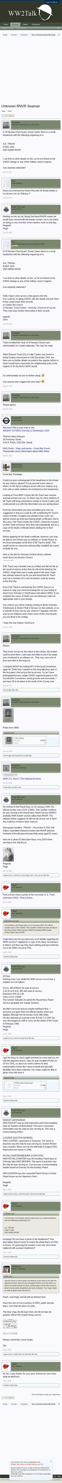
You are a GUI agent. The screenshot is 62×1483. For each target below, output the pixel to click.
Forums (15, 24)
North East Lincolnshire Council (17, 557)
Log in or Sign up (52, 2)
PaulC (14, 885)
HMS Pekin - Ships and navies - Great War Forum (26, 448)
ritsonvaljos (17, 465)
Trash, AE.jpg (19, 738)
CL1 (13, 242)
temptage (16, 122)
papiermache (8, 875)
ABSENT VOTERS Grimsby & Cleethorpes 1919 (26, 430)
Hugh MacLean (18, 207)
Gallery (25, 24)
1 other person (38, 875)
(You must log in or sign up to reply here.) (46, 1394)
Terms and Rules (55, 1480)
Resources (36, 24)
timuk (15, 1194)
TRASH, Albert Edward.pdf (23, 1083)
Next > (11, 116)
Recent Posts (21, 28)
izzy (13, 181)
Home (6, 24)
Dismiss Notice (51, 1461)
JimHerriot (17, 875)
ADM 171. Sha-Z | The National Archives (22, 779)
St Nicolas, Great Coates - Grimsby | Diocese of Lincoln (29, 308)
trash (10, 111)
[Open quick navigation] (59, 35)
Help (59, 1476)
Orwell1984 (16, 418)
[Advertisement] (31, 71)
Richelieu (16, 765)
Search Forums (8, 28)
